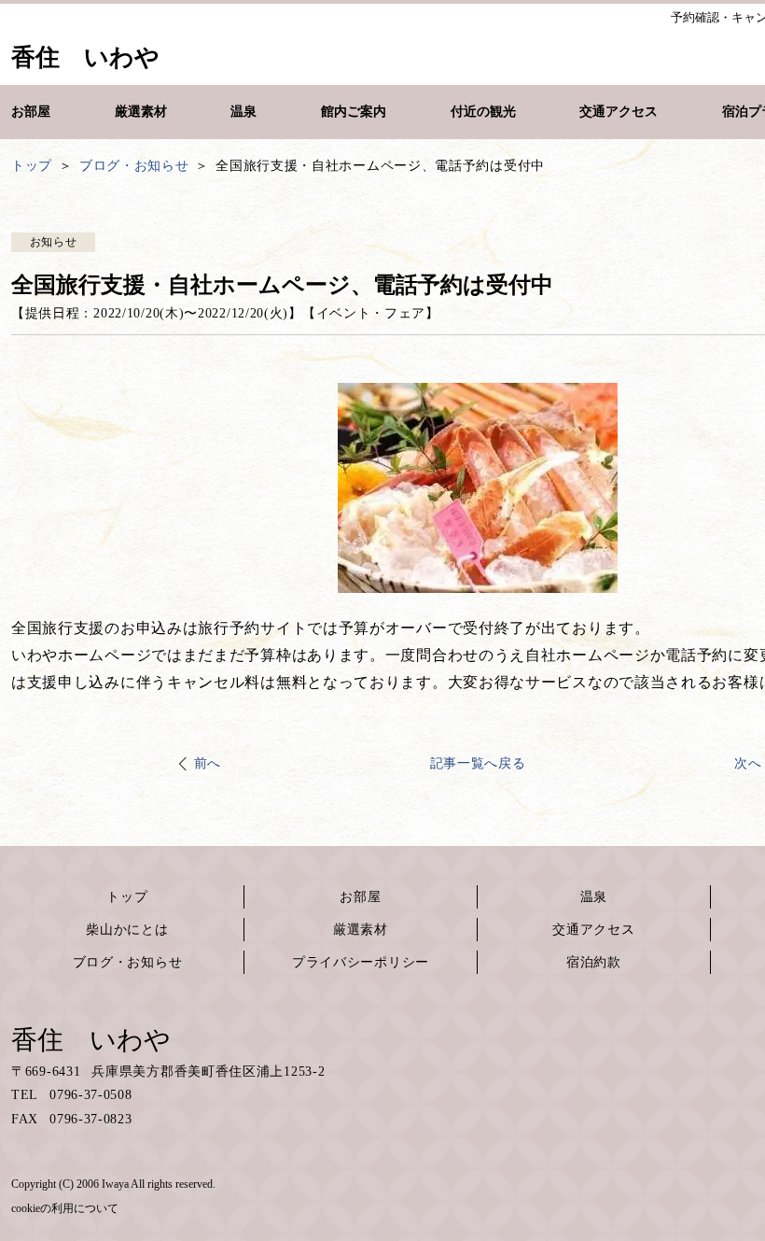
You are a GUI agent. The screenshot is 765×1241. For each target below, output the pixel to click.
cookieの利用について (64, 1208)
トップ (126, 897)
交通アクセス (593, 930)
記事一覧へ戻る (478, 763)
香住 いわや (91, 1039)
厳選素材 (360, 930)
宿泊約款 (593, 962)
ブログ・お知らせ (128, 962)
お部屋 (360, 897)
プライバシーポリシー (360, 962)
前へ (207, 763)
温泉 (593, 897)
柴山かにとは (127, 930)
